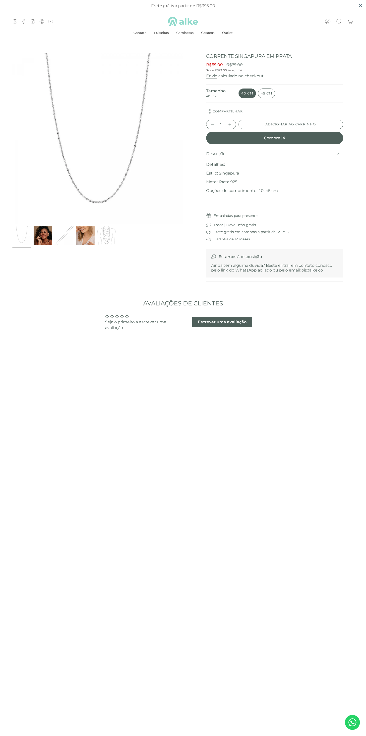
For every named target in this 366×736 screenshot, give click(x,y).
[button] (185, 33)
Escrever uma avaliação (222, 322)
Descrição (216, 153)
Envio (211, 76)
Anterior (12, 139)
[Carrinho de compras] (350, 21)
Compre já (274, 138)
